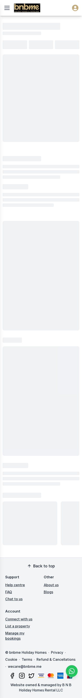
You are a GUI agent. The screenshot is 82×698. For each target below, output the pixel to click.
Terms (27, 659)
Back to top (44, 566)
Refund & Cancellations (56, 659)
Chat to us (14, 599)
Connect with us (18, 619)
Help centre (15, 585)
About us (51, 585)
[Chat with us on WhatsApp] (72, 671)
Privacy (57, 652)
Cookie (11, 659)
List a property (17, 626)
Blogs (48, 592)
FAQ (8, 592)
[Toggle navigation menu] (6, 7)
